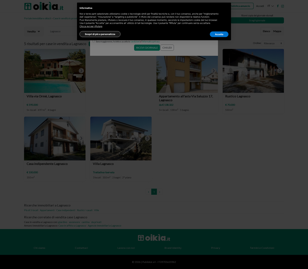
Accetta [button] (219, 34)
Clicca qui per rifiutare (91, 26)
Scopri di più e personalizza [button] (100, 34)
